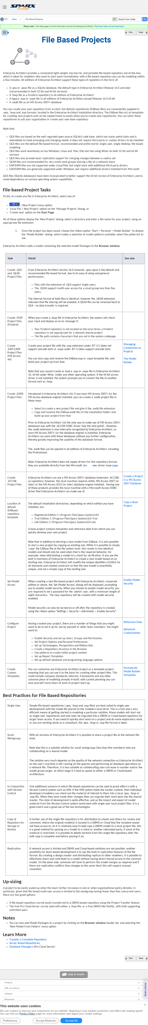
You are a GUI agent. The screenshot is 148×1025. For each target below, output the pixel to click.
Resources (9, 999)
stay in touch (76, 974)
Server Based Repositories (24, 943)
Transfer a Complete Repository (28, 939)
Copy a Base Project (131, 504)
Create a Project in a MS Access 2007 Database (133, 480)
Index (14, 19)
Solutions (8, 994)
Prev (131, 32)
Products (8, 982)
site (85, 465)
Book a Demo (145, 989)
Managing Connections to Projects (132, 348)
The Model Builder (130, 360)
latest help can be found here (111, 26)
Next (141, 32)
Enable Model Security (132, 582)
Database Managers (21, 946)
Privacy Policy (27, 1013)
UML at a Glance (12, 988)
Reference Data (133, 622)
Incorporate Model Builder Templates (132, 672)
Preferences (10, 1020)
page (115, 465)
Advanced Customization (132, 631)
